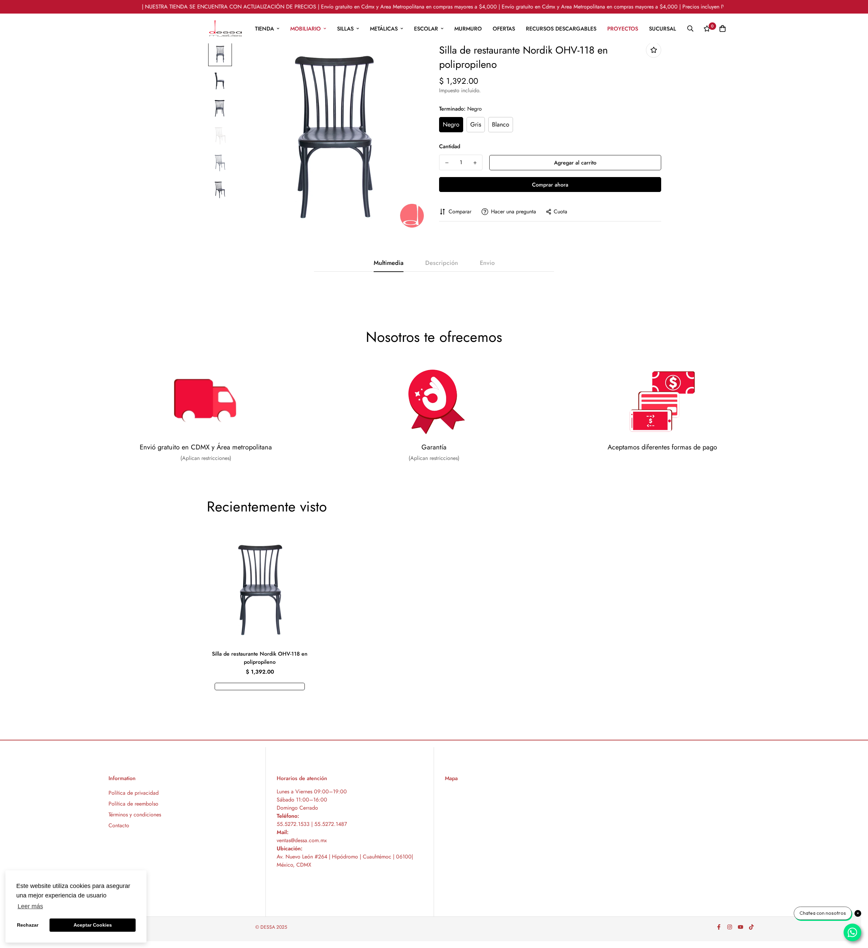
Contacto (118, 825)
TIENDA (264, 29)
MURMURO (468, 29)
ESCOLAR (426, 29)
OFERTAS (504, 29)
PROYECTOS (622, 29)
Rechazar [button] (27, 925)
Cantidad (449, 146)
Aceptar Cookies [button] (93, 925)
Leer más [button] (30, 906)
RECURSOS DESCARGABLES (561, 29)
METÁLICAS (384, 29)
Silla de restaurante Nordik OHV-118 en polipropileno (260, 658)
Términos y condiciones (134, 814)
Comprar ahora (550, 185)
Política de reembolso (133, 804)
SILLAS (345, 29)
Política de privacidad (133, 793)
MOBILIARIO (305, 29)
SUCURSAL (662, 29)
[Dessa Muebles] (225, 28)
